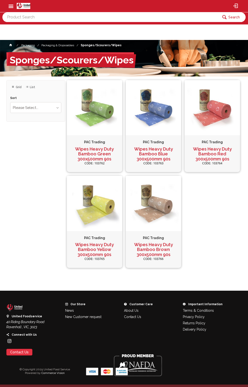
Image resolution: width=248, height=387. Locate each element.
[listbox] (35, 107)
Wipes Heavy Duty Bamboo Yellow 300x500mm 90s (94, 249)
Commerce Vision (53, 373)
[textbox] (110, 17)
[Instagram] (9, 341)
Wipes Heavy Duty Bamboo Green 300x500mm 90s (94, 154)
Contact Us (19, 352)
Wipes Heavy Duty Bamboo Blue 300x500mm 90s (153, 154)
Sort (13, 98)
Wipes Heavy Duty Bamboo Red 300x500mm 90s (212, 154)
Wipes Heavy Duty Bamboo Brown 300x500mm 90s (153, 249)
